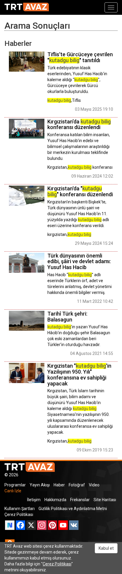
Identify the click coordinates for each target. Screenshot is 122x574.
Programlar (15, 485)
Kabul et (106, 548)
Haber (59, 485)
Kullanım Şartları (19, 508)
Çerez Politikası (18, 514)
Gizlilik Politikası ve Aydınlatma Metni (72, 508)
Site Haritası (105, 499)
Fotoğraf (77, 485)
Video (94, 485)
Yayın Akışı (40, 485)
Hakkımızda (55, 499)
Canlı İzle (12, 490)
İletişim (34, 499)
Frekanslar (80, 499)
